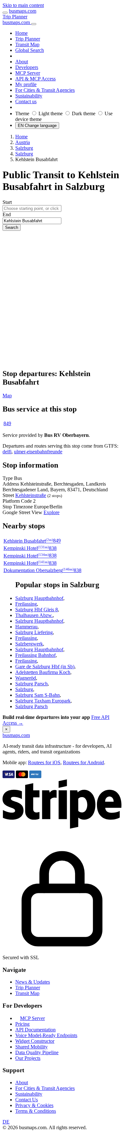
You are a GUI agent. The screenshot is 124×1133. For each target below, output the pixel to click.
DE (6, 1121)
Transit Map (27, 993)
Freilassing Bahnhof (35, 655)
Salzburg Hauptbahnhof (39, 598)
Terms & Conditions (35, 1111)
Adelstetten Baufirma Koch (42, 672)
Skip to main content (23, 5)
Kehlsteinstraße (30, 495)
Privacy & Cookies (34, 1105)
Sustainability (28, 1094)
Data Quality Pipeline (37, 1052)
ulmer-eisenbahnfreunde (38, 451)
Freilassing (26, 604)
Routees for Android (83, 762)
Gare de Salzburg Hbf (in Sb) (44, 666)
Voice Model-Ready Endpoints (46, 1035)
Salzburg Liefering (34, 632)
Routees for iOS (44, 762)
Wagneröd (25, 678)
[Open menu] (5, 13)
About (21, 1082)
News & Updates (32, 982)
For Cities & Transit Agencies (45, 1088)
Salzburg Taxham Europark (43, 700)
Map (7, 395)
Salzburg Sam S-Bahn (37, 695)
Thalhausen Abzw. (34, 615)
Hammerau (26, 626)
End (7, 214)
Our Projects (27, 1058)
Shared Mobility (31, 1046)
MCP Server (32, 1018)
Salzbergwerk (29, 643)
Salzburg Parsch (31, 683)
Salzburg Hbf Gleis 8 (36, 609)
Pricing (22, 1024)
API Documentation (35, 1029)
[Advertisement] (62, 300)
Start (7, 202)
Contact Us (26, 1099)
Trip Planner (15, 16)
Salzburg (24, 689)
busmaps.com (22, 11)
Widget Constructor (34, 1041)
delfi (7, 451)
